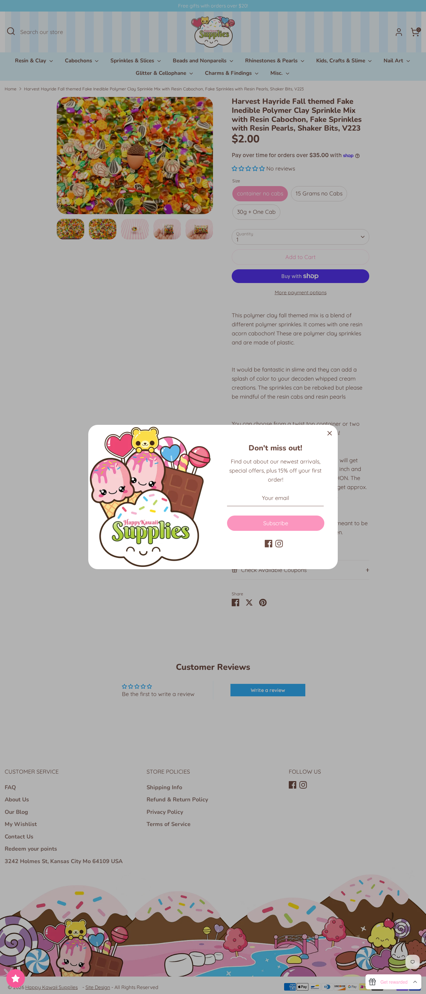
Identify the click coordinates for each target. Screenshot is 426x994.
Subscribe (275, 523)
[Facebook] (268, 543)
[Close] (329, 433)
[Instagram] (279, 543)
